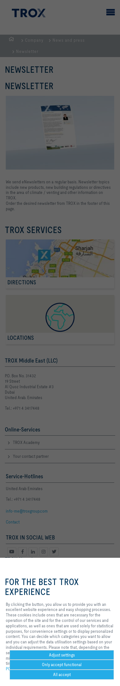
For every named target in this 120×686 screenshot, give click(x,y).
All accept (62, 674)
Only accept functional (62, 664)
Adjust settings (62, 654)
